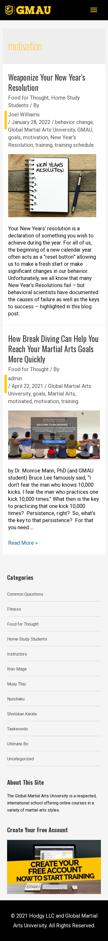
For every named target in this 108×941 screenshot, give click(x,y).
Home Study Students (27, 639)
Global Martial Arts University (41, 130)
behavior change (74, 122)
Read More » (22, 543)
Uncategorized (20, 758)
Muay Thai (16, 684)
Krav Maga (16, 669)
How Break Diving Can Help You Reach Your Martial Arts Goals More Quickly (53, 348)
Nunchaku (16, 698)
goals (14, 137)
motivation (35, 137)
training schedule (74, 145)
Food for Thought (28, 98)
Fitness (14, 609)
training (43, 145)
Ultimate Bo (17, 743)
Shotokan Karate (22, 713)
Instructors (17, 654)
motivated (20, 401)
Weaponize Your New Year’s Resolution (46, 82)
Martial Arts (61, 394)
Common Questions (25, 594)
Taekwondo (17, 728)
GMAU (84, 130)
